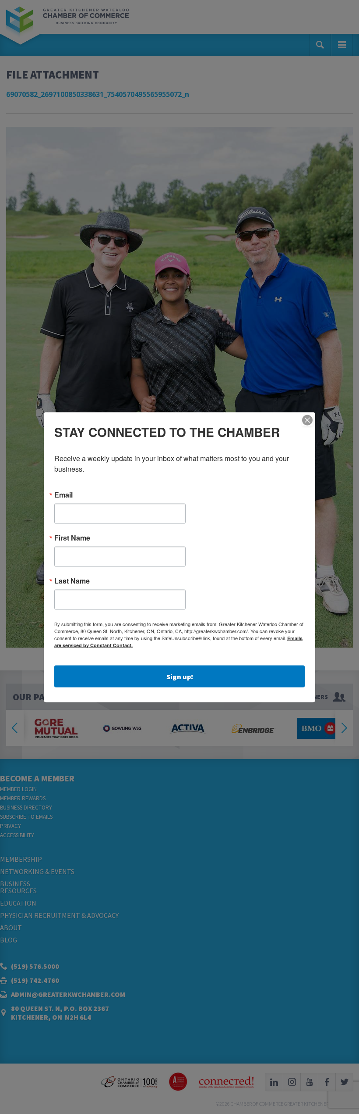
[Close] (307, 420)
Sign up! (179, 676)
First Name (72, 537)
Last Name (72, 580)
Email (63, 494)
